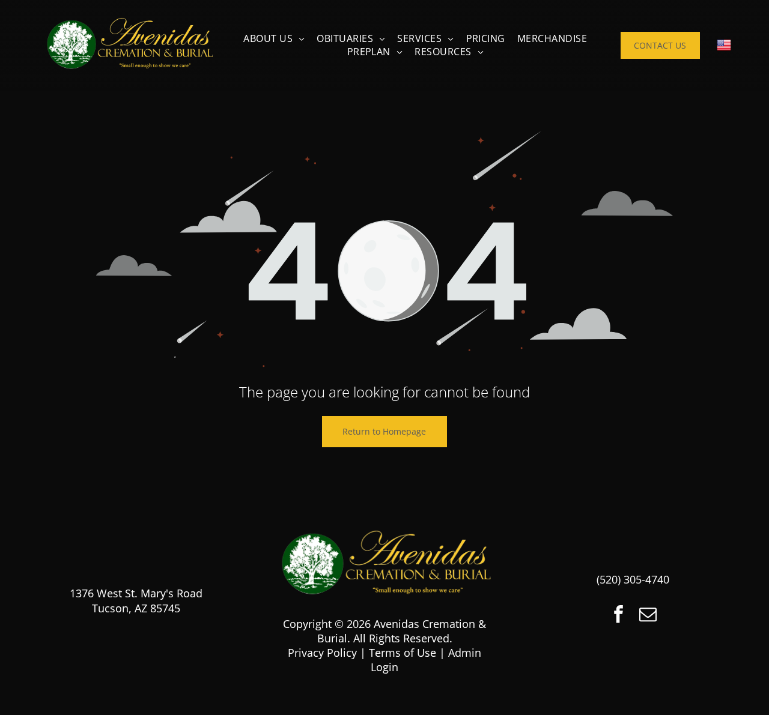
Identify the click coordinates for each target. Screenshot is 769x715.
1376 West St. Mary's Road (136, 593)
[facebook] (618, 615)
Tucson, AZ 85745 (136, 608)
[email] (647, 615)
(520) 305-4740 (633, 579)
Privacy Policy (322, 652)
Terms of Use (402, 652)
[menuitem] (274, 38)
